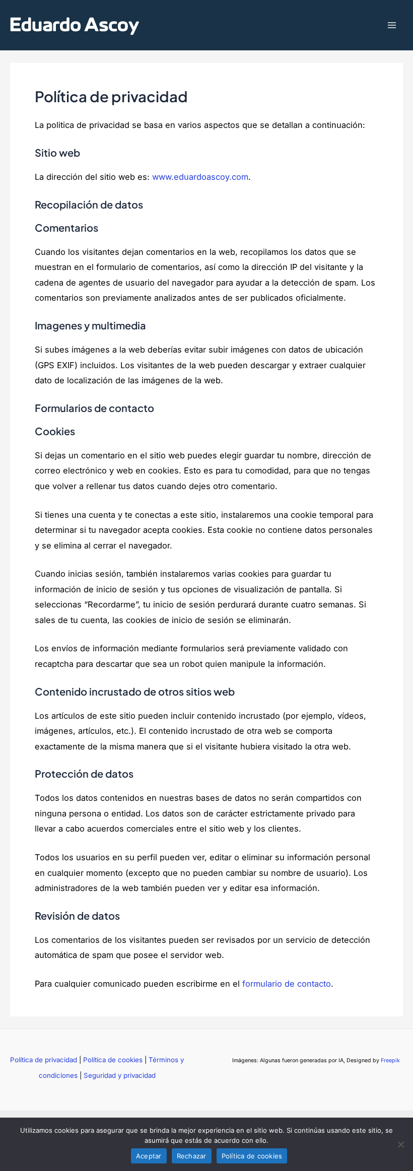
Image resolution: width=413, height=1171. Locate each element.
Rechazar (191, 1156)
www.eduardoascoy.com (200, 177)
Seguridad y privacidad (120, 1075)
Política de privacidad (43, 1060)
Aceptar (149, 1156)
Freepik (390, 1060)
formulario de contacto (286, 984)
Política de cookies (113, 1060)
